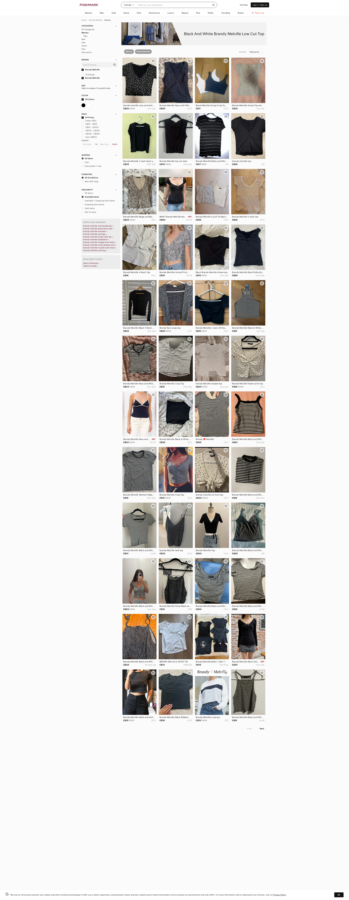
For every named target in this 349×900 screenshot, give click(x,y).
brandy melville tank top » (95, 250)
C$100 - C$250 (92, 130)
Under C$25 (90, 120)
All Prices (89, 117)
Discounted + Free (93, 166)
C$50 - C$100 (92, 127)
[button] (129, 5)
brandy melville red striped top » (98, 226)
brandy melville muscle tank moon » (99, 247)
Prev (249, 728)
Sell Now (244, 5)
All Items (89, 158)
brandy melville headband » (96, 239)
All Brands (90, 74)
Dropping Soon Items (94, 204)
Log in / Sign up (260, 5)
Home (84, 20)
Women (107, 20)
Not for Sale (90, 212)
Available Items (92, 197)
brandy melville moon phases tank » (99, 245)
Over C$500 (91, 137)
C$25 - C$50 (91, 124)
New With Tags (91, 181)
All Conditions (91, 177)
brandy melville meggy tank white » (99, 242)
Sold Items (90, 208)
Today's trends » (90, 266)
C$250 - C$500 (92, 134)
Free (87, 162)
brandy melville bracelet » (95, 231)
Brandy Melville (95, 20)
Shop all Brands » (91, 263)
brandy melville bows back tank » (98, 228)
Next (262, 728)
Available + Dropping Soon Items (100, 200)
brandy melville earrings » (95, 234)
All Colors (89, 99)
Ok (339, 895)
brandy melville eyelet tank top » (98, 237)
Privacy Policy (279, 895)
